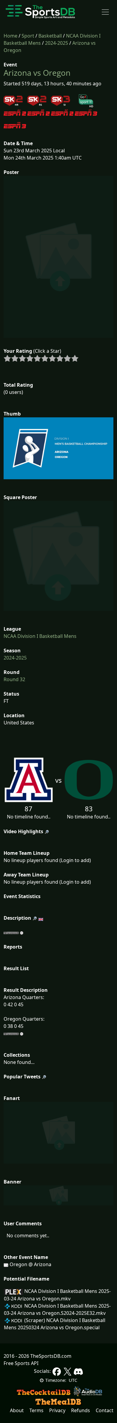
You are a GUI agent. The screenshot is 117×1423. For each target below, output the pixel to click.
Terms (36, 1410)
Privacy (57, 1410)
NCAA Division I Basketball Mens (40, 636)
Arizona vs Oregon (37, 72)
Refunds (80, 1410)
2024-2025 (56, 43)
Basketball (50, 35)
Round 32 (14, 679)
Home (10, 35)
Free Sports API (21, 1363)
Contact (104, 1410)
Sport (28, 35)
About (17, 1410)
